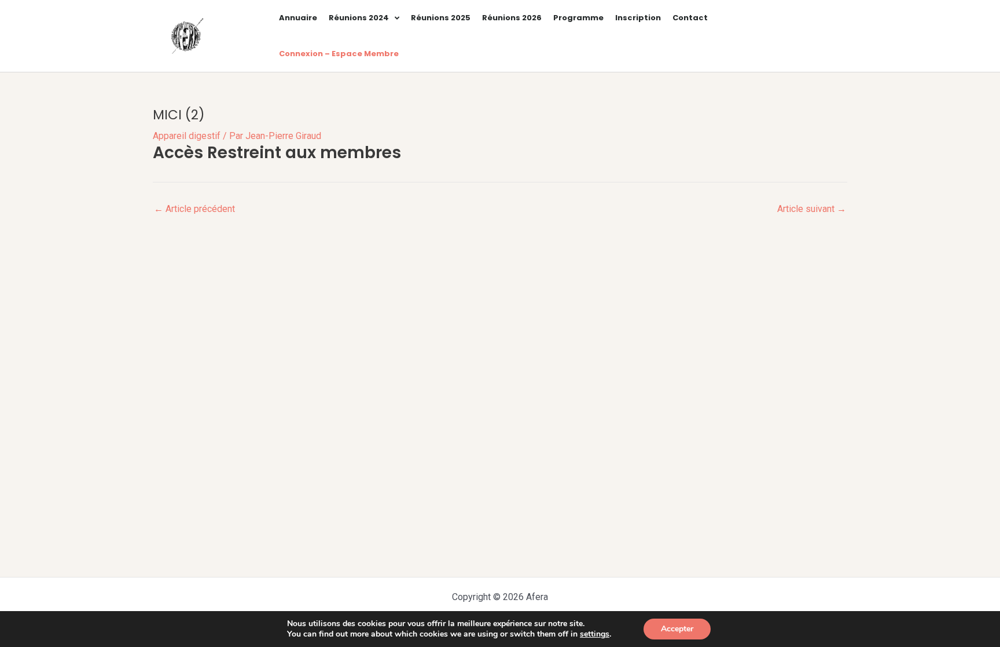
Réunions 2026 (512, 17)
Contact (690, 17)
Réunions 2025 (440, 17)
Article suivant (811, 209)
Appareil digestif (186, 135)
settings (594, 634)
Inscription (638, 17)
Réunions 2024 (359, 17)
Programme (578, 17)
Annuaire (298, 17)
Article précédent (194, 209)
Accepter (677, 628)
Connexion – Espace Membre (339, 53)
